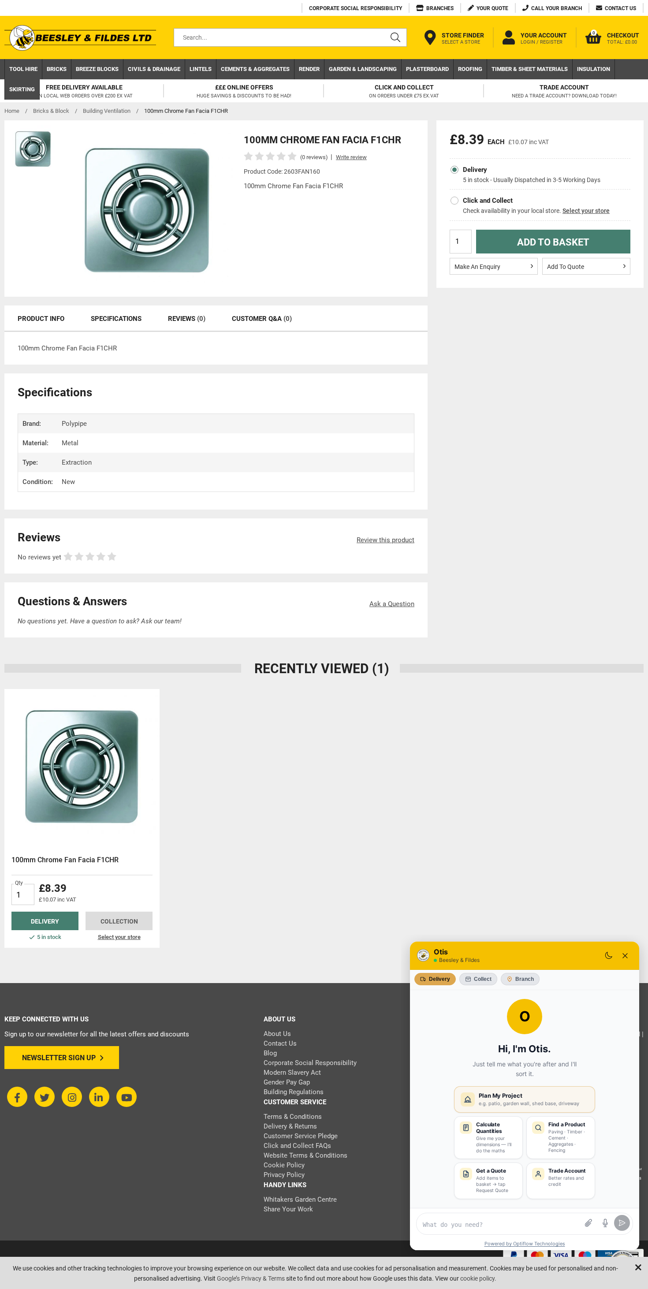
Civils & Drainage (154, 69)
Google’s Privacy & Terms (251, 1278)
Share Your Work (288, 1209)
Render (309, 69)
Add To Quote (565, 266)
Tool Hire (23, 69)
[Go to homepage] (80, 37)
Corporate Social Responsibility (310, 1063)
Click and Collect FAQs (297, 1146)
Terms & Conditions (293, 1117)
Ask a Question (391, 604)
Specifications (116, 319)
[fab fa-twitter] (44, 1097)
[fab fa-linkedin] (99, 1097)
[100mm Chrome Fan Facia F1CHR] (82, 766)
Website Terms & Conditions (305, 1155)
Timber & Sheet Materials (530, 69)
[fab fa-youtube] (126, 1097)
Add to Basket (553, 242)
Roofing (470, 69)
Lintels (201, 69)
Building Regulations (294, 1092)
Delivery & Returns (290, 1126)
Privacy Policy (284, 1175)
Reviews (186, 319)
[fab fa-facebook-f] (17, 1097)
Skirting (22, 89)
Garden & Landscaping (363, 69)
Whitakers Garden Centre (300, 1199)
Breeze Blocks (97, 69)
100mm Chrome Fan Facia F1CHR (65, 860)
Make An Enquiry (477, 266)
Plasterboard (427, 69)
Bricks (57, 69)
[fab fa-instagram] (72, 1097)
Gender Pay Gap (287, 1082)
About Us (277, 1034)
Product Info (41, 319)
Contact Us (280, 1043)
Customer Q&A (262, 319)
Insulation (593, 69)
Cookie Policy (284, 1165)
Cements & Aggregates (255, 69)
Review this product (385, 540)
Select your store (586, 210)
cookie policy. (478, 1278)
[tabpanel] (82, 818)
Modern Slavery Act (292, 1073)
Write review (351, 157)
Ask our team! (161, 621)
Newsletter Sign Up (59, 1058)
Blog (270, 1053)
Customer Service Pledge (301, 1136)
